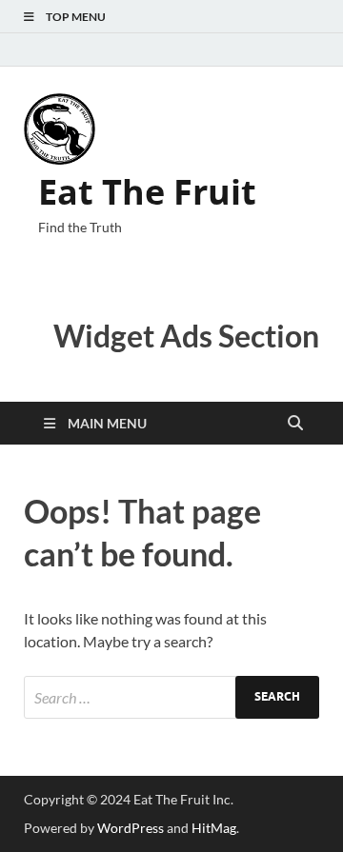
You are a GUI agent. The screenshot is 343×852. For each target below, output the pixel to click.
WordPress (130, 828)
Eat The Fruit (147, 191)
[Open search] (295, 424)
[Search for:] (171, 697)
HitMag (214, 828)
